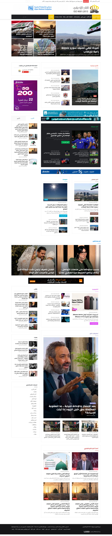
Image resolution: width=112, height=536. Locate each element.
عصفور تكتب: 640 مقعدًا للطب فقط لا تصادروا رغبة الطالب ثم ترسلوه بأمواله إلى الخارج (21, 305)
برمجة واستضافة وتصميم (95, 531)
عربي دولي (83, 17)
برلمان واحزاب (77, 17)
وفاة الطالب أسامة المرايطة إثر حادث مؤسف (21, 343)
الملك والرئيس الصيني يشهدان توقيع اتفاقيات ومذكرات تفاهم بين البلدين (67, 1)
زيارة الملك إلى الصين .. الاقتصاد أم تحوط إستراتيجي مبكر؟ (52, 81)
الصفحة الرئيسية (96, 17)
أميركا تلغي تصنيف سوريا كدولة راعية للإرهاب (80, 49)
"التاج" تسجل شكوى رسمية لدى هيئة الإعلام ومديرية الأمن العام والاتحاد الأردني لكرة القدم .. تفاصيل (52, 435)
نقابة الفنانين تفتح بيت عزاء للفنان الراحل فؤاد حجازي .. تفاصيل (21, 366)
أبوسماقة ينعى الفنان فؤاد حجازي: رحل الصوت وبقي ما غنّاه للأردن (21, 373)
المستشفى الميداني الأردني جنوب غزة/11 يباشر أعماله (52, 103)
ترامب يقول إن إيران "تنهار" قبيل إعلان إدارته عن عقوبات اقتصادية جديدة (81, 228)
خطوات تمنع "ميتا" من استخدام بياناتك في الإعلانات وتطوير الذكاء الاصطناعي (52, 297)
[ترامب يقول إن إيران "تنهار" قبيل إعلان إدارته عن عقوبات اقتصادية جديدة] (94, 227)
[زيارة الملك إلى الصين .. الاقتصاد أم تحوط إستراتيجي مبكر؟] (65, 80)
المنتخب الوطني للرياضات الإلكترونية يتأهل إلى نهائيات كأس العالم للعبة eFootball (52, 162)
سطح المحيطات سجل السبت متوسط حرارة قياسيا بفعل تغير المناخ (56, 206)
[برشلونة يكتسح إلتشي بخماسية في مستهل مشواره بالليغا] (67, 153)
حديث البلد (34, 408)
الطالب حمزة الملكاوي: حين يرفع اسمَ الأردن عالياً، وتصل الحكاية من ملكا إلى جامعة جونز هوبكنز (21, 296)
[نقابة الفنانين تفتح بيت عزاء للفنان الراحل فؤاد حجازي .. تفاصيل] (33, 366)
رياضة (64, 17)
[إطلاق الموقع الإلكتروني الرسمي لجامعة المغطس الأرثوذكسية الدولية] (65, 72)
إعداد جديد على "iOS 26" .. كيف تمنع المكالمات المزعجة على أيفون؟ (51, 222)
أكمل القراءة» (94, 213)
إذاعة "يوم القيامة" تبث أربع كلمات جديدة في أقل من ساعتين (51, 231)
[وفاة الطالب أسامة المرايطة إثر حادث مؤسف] (33, 344)
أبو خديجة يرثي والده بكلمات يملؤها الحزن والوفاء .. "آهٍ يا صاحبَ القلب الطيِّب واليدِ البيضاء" (21, 357)
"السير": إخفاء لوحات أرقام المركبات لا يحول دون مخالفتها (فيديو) (23, 52)
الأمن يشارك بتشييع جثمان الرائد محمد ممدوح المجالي (21, 349)
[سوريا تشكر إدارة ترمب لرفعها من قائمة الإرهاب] (85, 87)
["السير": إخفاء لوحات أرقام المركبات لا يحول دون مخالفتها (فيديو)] (22, 47)
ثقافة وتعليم (33, 403)
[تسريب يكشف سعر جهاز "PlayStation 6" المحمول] (65, 312)
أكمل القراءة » (65, 142)
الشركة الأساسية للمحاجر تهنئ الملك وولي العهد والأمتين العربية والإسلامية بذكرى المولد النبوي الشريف (21, 152)
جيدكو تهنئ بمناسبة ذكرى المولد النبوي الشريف (58, 474)
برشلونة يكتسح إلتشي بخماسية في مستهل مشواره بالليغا (52, 153)
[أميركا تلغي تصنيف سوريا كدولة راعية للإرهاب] (78, 38)
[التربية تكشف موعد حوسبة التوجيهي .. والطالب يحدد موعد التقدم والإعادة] (65, 304)
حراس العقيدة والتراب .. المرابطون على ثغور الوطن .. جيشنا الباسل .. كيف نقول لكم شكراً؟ (45, 33)
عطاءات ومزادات (58, 17)
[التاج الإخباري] (86, 8)
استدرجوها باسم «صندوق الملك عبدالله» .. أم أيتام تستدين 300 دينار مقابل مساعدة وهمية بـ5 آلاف (45, 51)
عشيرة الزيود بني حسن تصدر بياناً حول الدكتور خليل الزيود (21, 136)
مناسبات (34, 429)
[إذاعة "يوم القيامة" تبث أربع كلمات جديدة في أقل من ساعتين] (63, 230)
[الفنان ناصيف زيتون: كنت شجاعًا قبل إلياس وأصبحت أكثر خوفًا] (33, 260)
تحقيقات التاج (70, 17)
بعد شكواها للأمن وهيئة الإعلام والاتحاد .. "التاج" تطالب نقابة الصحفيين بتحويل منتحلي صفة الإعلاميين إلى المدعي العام (71, 436)
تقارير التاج (33, 529)
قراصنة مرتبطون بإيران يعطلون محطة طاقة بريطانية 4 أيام (53, 320)
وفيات (35, 434)
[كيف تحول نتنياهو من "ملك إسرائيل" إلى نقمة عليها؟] (33, 320)
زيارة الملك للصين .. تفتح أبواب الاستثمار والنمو (22, 312)
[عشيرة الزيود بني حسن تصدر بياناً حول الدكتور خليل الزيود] (33, 137)
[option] (56, 38)
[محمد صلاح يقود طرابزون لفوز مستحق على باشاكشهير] (94, 161)
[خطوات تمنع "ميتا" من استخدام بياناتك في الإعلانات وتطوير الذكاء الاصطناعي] (65, 296)
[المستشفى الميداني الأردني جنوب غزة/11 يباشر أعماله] (65, 102)
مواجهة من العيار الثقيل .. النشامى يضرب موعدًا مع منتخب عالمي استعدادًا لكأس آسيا (81, 154)
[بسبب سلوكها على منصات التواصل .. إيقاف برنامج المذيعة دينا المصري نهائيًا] (78, 260)
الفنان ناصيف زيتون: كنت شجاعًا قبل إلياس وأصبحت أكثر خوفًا (35, 271)
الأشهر (18, 118)
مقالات (34, 427)
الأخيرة (32, 118)
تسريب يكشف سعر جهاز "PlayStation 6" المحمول (54, 312)
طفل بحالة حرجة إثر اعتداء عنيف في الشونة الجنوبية (52, 88)
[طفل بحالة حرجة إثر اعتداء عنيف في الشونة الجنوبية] (65, 88)
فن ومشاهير (33, 420)
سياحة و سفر (33, 413)
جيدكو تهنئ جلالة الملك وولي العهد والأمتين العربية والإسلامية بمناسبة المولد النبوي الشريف (21, 162)
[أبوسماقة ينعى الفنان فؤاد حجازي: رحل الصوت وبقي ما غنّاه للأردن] (33, 373)
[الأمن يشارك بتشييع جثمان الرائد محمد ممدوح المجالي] (33, 350)
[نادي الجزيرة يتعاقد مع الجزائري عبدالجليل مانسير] (65, 95)
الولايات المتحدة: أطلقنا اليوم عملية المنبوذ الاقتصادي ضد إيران (82, 220)
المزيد (51, 17)
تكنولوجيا (34, 405)
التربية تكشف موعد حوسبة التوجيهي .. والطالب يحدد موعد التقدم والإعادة (53, 305)
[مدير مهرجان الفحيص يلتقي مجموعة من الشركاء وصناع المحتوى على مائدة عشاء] (33, 143)
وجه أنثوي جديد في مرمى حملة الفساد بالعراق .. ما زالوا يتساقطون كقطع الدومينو (23, 33)
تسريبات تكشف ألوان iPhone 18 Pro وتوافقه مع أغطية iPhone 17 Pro (85, 315)
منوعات (34, 431)
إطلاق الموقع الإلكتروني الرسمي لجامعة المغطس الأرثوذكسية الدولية (52, 73)
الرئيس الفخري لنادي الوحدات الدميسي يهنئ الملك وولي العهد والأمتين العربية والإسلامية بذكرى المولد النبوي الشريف (21, 127)
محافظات (34, 424)
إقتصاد (35, 391)
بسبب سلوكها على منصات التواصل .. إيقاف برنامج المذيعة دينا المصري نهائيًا (79, 271)
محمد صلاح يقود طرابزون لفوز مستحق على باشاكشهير (82, 162)
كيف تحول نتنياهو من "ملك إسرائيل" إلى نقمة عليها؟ (21, 319)
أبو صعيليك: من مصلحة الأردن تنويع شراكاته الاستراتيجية (86, 474)
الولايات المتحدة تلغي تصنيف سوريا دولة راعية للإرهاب (88, 205)
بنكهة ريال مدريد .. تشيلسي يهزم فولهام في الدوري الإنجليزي (58, 134)
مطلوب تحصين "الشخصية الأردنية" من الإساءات (21, 326)
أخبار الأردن (89, 17)
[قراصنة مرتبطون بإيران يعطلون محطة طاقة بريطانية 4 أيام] (65, 319)
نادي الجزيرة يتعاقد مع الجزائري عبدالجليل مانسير (53, 95)
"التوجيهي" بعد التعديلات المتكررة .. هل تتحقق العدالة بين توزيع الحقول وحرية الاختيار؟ (89, 435)
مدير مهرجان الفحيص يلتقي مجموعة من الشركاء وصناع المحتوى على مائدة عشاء (21, 143)
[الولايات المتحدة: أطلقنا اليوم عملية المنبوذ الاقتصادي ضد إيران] (94, 219)
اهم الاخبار (34, 398)
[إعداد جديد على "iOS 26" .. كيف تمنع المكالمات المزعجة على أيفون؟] (63, 221)
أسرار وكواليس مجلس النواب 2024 (22, 529)
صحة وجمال (33, 415)
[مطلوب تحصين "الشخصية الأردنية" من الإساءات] (33, 327)
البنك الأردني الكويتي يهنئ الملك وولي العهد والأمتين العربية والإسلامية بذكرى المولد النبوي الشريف (86, 507)
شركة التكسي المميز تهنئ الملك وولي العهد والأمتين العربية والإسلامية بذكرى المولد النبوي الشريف (58, 507)
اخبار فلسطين (33, 394)
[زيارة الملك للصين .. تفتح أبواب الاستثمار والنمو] (33, 313)
